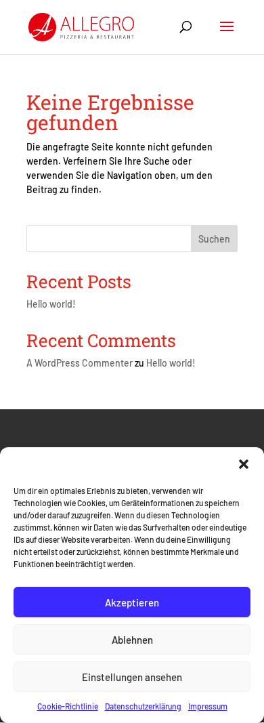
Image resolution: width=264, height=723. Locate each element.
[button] (243, 464)
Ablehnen (132, 640)
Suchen (214, 239)
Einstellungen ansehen (132, 677)
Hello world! (51, 304)
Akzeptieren (132, 602)
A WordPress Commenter (79, 363)
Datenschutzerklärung (143, 706)
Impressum (207, 706)
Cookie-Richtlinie (67, 706)
